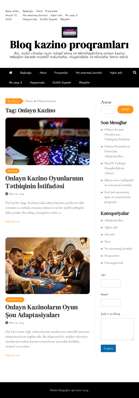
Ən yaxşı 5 (71, 15)
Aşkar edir (56, 15)
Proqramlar (51, 11)
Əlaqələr (65, 19)
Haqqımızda (30, 19)
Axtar (106, 102)
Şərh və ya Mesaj (110, 314)
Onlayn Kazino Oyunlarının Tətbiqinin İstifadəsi (44, 182)
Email (105, 294)
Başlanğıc (28, 11)
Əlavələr (12, 170)
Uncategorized (113, 263)
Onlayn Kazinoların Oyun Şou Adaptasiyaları (41, 311)
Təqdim (108, 348)
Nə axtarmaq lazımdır (35, 15)
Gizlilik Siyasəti (48, 19)
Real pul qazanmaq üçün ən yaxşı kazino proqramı (117, 197)
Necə (39, 11)
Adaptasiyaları (15, 299)
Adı (104, 275)
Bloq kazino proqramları (69, 44)
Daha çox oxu (12, 221)
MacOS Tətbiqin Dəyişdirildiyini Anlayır (115, 168)
